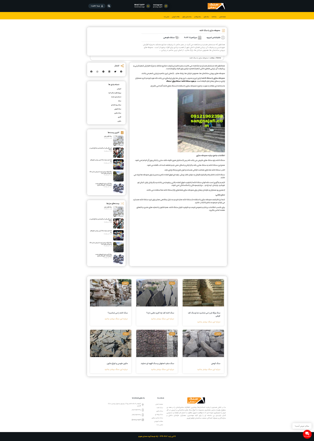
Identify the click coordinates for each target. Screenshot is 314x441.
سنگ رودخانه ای (116, 105)
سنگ (119, 101)
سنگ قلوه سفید (108, 136)
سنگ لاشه (214, 17)
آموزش (119, 89)
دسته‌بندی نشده (116, 97)
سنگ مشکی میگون (186, 17)
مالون (119, 121)
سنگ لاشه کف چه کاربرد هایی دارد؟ (160, 312)
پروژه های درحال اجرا (115, 93)
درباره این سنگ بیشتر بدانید (208, 322)
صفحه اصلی (222, 17)
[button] (109, 6)
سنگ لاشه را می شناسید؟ (118, 312)
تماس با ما (166, 17)
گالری (119, 117)
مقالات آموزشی (175, 17)
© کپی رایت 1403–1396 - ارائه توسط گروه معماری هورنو (157, 436)
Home (218, 58)
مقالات (212, 58)
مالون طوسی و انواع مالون (117, 363)
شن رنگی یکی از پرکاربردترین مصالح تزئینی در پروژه (100, 148)
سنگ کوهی (169, 37)
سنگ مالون (206, 17)
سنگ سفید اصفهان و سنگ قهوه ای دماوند (157, 363)
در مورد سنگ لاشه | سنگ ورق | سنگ (181, 81)
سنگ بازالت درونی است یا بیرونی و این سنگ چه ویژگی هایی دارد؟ (101, 172)
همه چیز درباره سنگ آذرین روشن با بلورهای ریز (101, 160)
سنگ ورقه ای (197, 17)
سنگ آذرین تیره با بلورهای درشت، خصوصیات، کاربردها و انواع (103, 184)
